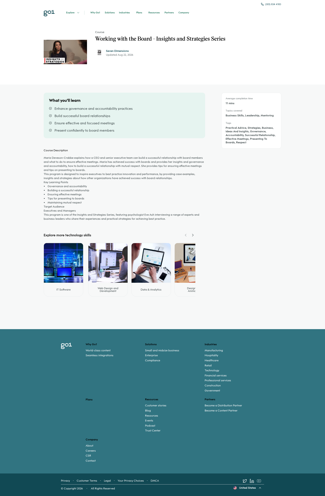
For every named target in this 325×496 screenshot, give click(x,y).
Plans (89, 399)
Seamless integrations (99, 355)
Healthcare (212, 360)
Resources (151, 416)
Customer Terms (87, 481)
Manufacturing (214, 350)
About (89, 446)
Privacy (65, 481)
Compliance (152, 360)
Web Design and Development (108, 289)
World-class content (98, 350)
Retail (208, 365)
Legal (107, 481)
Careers (91, 451)
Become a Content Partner (221, 410)
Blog (148, 410)
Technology (212, 370)
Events (149, 420)
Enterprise (151, 355)
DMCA (155, 481)
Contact (91, 461)
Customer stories (155, 405)
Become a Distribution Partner (223, 405)
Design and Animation (194, 289)
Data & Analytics (151, 289)
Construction (213, 385)
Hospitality (211, 355)
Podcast (150, 426)
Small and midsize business (162, 350)
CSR (88, 456)
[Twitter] (246, 481)
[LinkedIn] (253, 481)
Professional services (218, 380)
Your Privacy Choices (131, 481)
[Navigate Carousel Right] (192, 235)
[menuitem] (115, 353)
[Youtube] (260, 481)
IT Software (63, 289)
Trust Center (152, 430)
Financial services (216, 375)
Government (212, 390)
